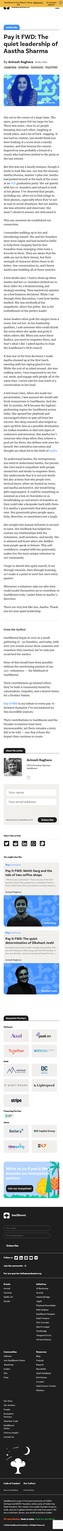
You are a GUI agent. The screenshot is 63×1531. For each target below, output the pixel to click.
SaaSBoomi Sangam (45, 1314)
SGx (5, 1373)
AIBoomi (8, 1356)
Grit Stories (41, 1377)
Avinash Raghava (20, 62)
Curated (40, 1381)
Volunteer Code (11, 1421)
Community (37, 67)
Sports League (43, 1326)
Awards (39, 1292)
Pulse (6, 1377)
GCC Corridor (42, 1322)
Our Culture (29, 1483)
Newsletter (41, 1369)
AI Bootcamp (42, 1288)
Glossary (40, 1390)
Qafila (53, 450)
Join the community (13, 1265)
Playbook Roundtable (46, 1305)
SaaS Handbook (43, 1373)
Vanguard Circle (43, 1335)
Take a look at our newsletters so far (19, 820)
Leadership (10, 67)
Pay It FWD (51, 67)
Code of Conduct (12, 1483)
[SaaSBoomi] (15, 1215)
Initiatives (23, 67)
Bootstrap (8, 1364)
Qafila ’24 (8, 1297)
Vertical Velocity (43, 1339)
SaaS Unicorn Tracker (46, 1386)
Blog (38, 1356)
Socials (7, 1301)
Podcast (40, 1360)
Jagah (39, 1301)
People (7, 1409)
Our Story (8, 1401)
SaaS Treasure (43, 1318)
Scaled (7, 1369)
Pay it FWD (11, 703)
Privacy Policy (28, 1490)
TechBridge (41, 1331)
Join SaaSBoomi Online (14, 1360)
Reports (40, 1364)
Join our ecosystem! (20, 1188)
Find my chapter (11, 1432)
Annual (7, 1288)
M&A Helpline (42, 1309)
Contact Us (9, 1437)
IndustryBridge (43, 1297)
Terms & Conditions (11, 1490)
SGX (13, 183)
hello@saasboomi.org (30, 1273)
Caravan (8, 1292)
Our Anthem (9, 1405)
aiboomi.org (38, 2)
